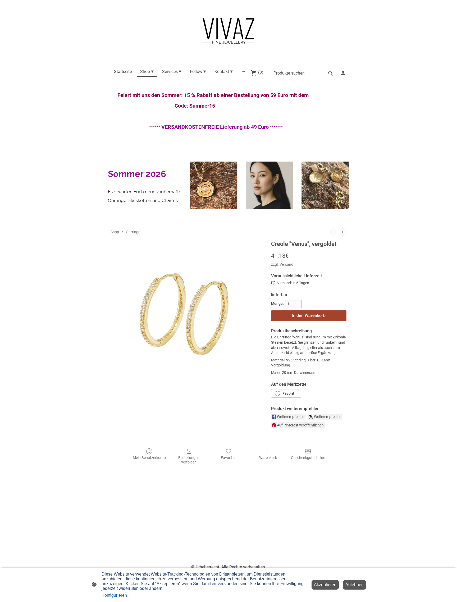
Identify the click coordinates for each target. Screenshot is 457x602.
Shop (115, 232)
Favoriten (228, 458)
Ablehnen (354, 584)
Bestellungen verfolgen (188, 460)
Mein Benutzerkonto (149, 458)
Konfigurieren (114, 595)
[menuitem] (335, 232)
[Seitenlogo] (228, 31)
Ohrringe (133, 232)
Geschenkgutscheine (308, 458)
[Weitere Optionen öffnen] (243, 72)
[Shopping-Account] (343, 73)
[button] (286, 393)
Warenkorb (268, 458)
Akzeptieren (325, 584)
